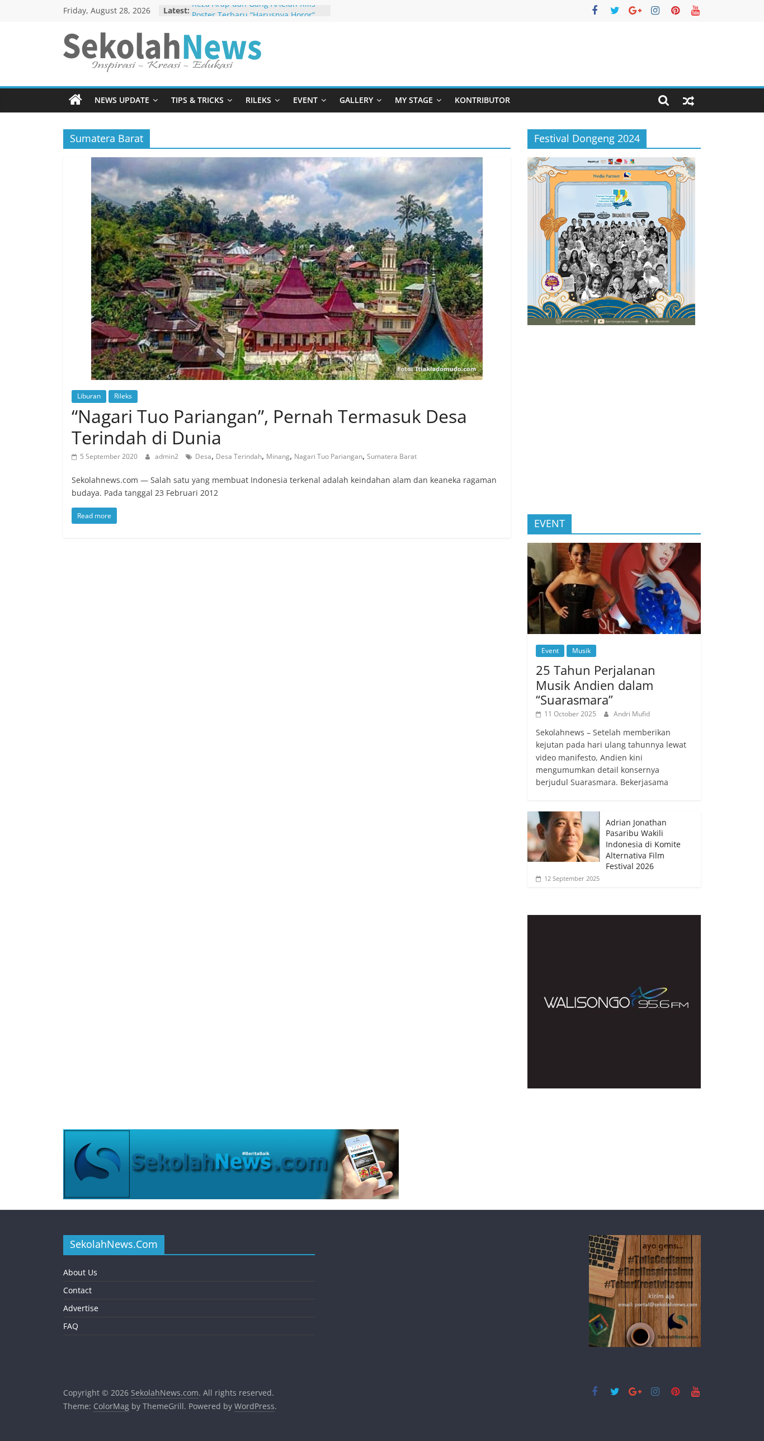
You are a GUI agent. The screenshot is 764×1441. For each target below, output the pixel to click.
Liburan (89, 396)
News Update (122, 100)
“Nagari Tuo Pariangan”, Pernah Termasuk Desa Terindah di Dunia (269, 426)
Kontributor (482, 100)
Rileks (258, 100)
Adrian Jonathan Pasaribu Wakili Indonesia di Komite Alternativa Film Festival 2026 (643, 844)
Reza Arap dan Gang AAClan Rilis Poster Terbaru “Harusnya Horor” (253, 16)
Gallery (356, 100)
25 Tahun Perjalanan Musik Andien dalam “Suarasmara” (595, 684)
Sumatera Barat (392, 456)
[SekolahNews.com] (75, 100)
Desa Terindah (239, 456)
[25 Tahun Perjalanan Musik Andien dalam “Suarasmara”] (614, 548)
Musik (581, 650)
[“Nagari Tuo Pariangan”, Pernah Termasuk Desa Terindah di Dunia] (287, 164)
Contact (77, 1290)
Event (305, 100)
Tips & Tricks (197, 100)
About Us (80, 1272)
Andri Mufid (632, 714)
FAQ (70, 1326)
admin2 (167, 456)
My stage (414, 100)
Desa (203, 456)
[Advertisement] (614, 425)
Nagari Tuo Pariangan (328, 456)
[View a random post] (688, 100)
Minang (278, 456)
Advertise (80, 1308)
